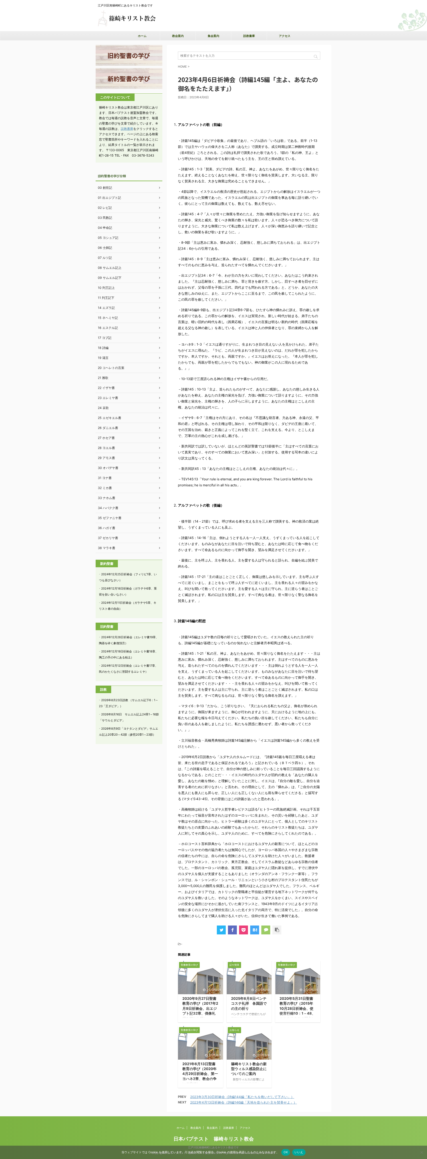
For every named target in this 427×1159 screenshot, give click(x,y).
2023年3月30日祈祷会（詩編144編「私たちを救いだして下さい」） (242, 1097)
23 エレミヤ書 (108, 398)
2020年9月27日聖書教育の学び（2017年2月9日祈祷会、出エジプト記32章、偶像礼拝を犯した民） (200, 1008)
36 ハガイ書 (106, 528)
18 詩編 (103, 348)
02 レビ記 (105, 207)
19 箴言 (103, 358)
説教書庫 (249, 36)
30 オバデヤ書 (108, 468)
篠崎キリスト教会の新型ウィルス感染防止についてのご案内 (249, 1069)
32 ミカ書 (105, 488)
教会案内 (178, 36)
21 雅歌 (103, 378)
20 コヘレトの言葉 (111, 368)
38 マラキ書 (106, 548)
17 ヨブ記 (104, 338)
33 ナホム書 (106, 498)
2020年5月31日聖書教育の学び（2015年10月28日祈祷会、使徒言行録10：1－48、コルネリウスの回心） (297, 1008)
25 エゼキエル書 (109, 418)
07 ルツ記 (105, 258)
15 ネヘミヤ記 (108, 318)
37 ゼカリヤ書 (108, 538)
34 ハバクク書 (108, 508)
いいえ (298, 1152)
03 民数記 (105, 217)
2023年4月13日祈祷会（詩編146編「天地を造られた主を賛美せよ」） (243, 1102)
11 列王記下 (106, 298)
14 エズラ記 (106, 308)
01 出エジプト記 (109, 197)
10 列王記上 (106, 288)
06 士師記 (105, 248)
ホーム (142, 36)
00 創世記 (105, 187)
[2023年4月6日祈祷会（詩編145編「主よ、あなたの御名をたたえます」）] (254, 930)
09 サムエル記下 (109, 278)
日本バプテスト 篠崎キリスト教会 (213, 1139)
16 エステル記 (108, 328)
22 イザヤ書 (106, 388)
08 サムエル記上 (109, 268)
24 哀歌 (103, 408)
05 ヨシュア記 (108, 237)
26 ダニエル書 (108, 428)
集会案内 (213, 36)
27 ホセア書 (106, 438)
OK (286, 1152)
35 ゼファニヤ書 (109, 518)
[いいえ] (421, 1152)
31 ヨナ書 (105, 478)
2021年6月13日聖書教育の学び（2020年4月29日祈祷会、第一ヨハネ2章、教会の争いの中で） (200, 1074)
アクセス (284, 36)
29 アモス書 (106, 458)
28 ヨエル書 (106, 448)
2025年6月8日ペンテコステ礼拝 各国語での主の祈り (249, 1003)
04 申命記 (105, 227)
